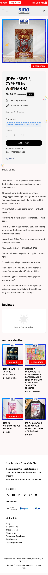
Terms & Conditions (14, 565)
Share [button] (11, 159)
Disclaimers (11, 539)
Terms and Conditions (15, 536)
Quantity (9, 130)
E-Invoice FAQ (12, 527)
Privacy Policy (28, 565)
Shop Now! (14, 3)
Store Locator (12, 530)
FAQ (8, 524)
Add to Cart (24, 143)
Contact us (11, 533)
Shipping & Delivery (14, 542)
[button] (3, 11)
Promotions (11, 119)
